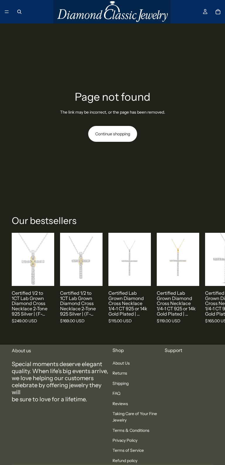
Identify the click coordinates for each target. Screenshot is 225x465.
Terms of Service (128, 450)
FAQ (116, 393)
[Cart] (218, 11)
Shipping (120, 383)
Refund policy (124, 460)
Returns (119, 373)
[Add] (45, 277)
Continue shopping (112, 134)
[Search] (19, 11)
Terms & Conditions (130, 430)
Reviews (120, 403)
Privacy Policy (124, 440)
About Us (121, 363)
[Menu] (6, 11)
